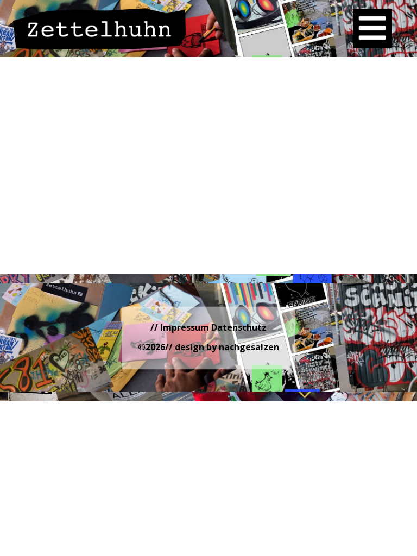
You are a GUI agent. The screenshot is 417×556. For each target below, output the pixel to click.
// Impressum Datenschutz (208, 327)
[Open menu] (372, 28)
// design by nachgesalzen (222, 347)
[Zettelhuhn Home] (100, 28)
